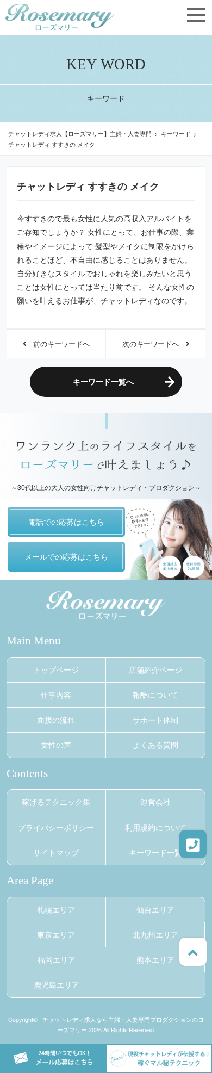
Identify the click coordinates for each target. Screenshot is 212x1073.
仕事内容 (56, 694)
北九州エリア (155, 934)
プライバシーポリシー (56, 827)
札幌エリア (56, 909)
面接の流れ (56, 719)
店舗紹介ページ (155, 669)
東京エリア (56, 934)
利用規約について (155, 827)
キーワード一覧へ (103, 381)
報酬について (155, 694)
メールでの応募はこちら (66, 556)
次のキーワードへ (154, 344)
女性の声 (56, 744)
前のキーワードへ (58, 344)
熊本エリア (155, 959)
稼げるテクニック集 (56, 801)
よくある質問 (155, 744)
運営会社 (155, 801)
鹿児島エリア (56, 984)
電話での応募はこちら (66, 521)
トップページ (56, 669)
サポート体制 (155, 719)
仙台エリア (155, 909)
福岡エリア (57, 959)
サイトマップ (56, 852)
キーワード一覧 (155, 852)
